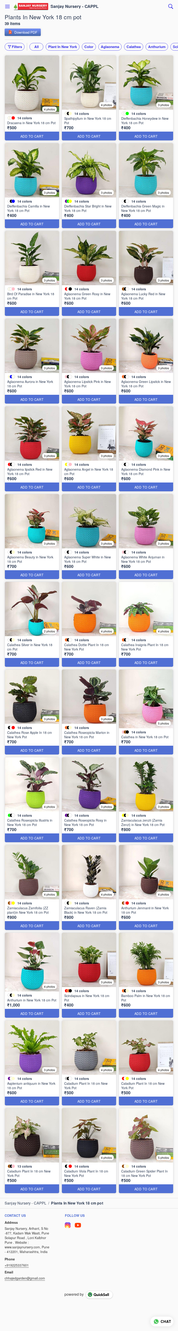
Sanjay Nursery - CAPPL (75, 6)
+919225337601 (17, 1265)
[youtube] (78, 1225)
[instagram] (67, 1225)
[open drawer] (7, 6)
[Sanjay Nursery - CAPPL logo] (31, 6)
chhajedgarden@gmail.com (25, 1278)
